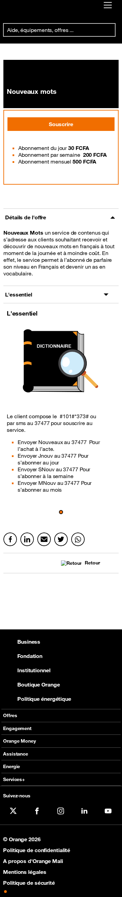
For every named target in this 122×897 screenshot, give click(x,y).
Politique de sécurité (29, 882)
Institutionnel (33, 670)
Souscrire (61, 124)
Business (28, 641)
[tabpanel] (61, 256)
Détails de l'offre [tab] (25, 217)
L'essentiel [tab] (18, 294)
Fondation (29, 656)
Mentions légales (24, 871)
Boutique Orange (38, 684)
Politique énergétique (44, 698)
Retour (92, 563)
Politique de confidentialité (36, 850)
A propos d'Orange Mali (33, 861)
